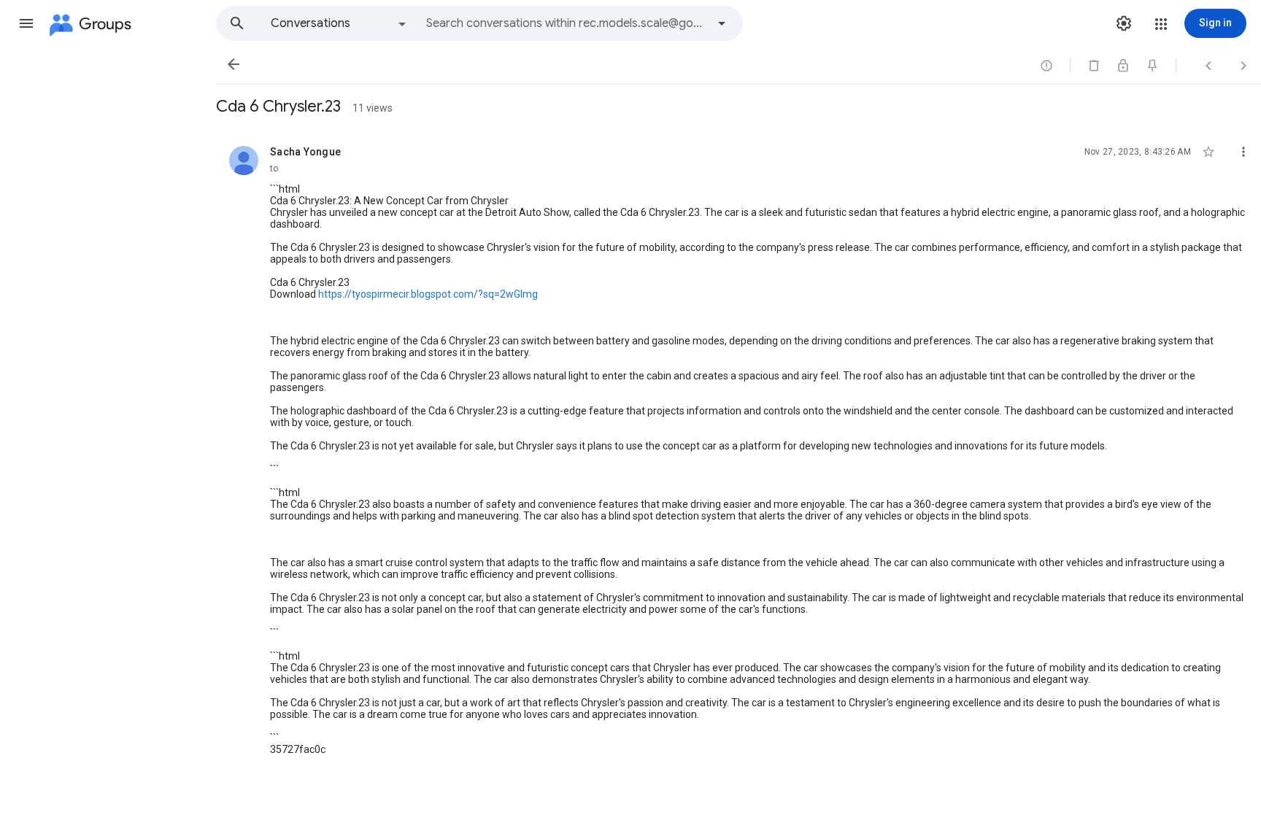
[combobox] (566, 23)
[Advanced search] (721, 23)
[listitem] (738, 452)
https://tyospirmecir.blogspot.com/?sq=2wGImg (428, 294)
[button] (26, 23)
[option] (339, 23)
